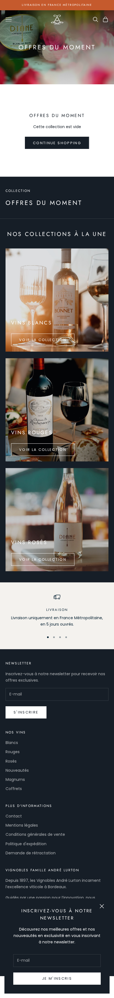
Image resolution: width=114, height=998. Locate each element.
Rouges (13, 752)
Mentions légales (22, 825)
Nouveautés (17, 770)
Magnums (15, 779)
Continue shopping (57, 143)
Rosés (11, 761)
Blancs (12, 742)
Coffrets (14, 788)
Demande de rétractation (31, 853)
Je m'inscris (57, 978)
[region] (57, 611)
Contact (14, 816)
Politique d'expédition (26, 844)
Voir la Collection (42, 339)
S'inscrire (26, 712)
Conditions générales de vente (35, 834)
